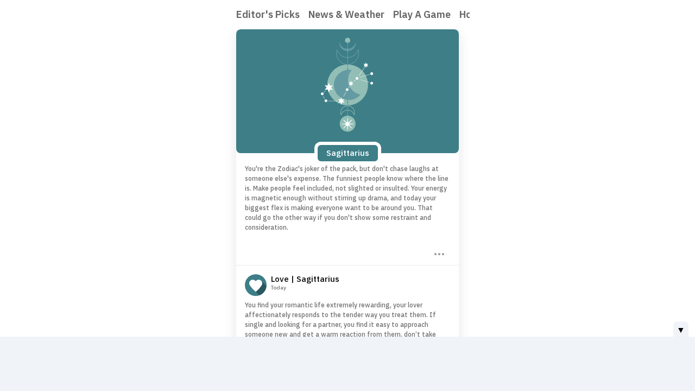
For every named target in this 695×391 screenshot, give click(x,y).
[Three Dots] (438, 253)
